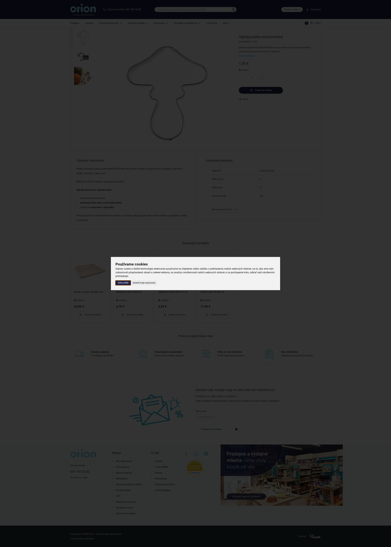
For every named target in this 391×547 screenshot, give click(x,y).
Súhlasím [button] (123, 283)
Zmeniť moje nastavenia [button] (144, 283)
